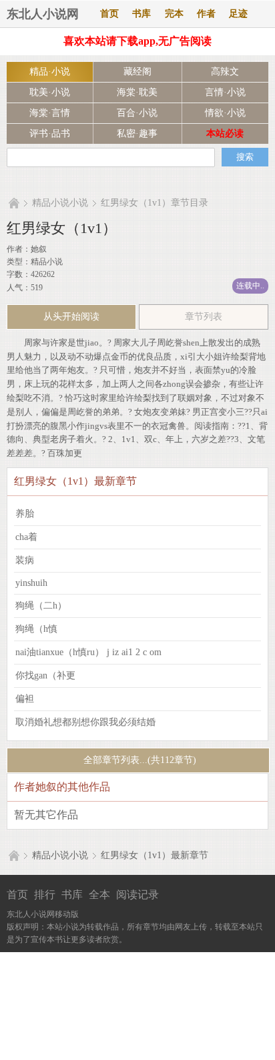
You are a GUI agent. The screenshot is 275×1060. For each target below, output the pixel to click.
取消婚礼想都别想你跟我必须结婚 (85, 722)
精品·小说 (49, 72)
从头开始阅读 (71, 317)
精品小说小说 (60, 203)
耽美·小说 (49, 92)
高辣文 (225, 72)
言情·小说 (225, 92)
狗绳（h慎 (36, 629)
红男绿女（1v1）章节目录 (154, 203)
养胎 (24, 514)
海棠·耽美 (137, 92)
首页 (109, 14)
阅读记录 (137, 894)
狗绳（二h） (41, 606)
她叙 (39, 249)
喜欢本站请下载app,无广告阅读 (137, 41)
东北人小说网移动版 (43, 914)
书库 (141, 14)
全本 (99, 894)
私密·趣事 (137, 133)
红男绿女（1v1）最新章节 (154, 855)
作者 (206, 14)
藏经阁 (137, 72)
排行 (44, 894)
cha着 (26, 537)
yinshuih (31, 583)
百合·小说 (137, 113)
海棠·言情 (49, 113)
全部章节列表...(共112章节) (138, 760)
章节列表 (203, 317)
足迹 (238, 14)
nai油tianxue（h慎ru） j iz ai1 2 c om (88, 652)
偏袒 (24, 699)
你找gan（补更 (45, 675)
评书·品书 (49, 133)
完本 (174, 14)
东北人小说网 (43, 14)
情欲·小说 (225, 113)
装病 (24, 560)
